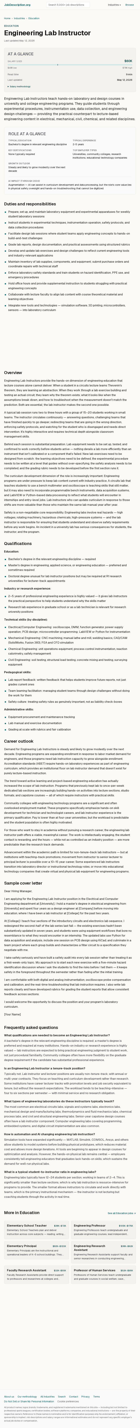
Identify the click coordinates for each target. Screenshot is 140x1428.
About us (9, 1396)
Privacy (85, 1396)
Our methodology (27, 1396)
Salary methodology (20, 86)
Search (62, 1396)
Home (7, 18)
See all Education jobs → (122, 1213)
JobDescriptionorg (17, 5)
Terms (96, 1396)
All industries (47, 1396)
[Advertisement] (70, 339)
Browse (129, 4)
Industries (114, 4)
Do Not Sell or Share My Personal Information (29, 1401)
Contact (73, 1396)
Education (34, 18)
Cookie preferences (68, 1401)
